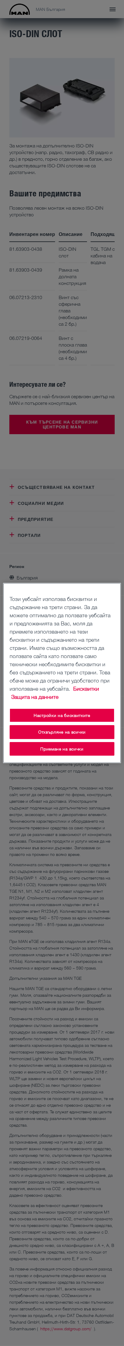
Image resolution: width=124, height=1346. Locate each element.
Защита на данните (34, 696)
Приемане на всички (62, 748)
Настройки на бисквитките (62, 715)
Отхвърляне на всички (62, 731)
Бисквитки (86, 688)
